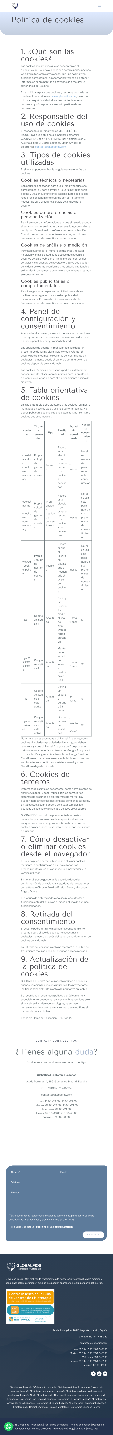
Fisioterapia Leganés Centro (84, 1407)
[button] (8, 1426)
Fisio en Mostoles (58, 1407)
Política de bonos (41, 1428)
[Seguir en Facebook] (93, 1373)
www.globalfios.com (64, 96)
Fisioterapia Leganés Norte (21, 1395)
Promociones (60, 1428)
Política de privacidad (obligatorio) (54, 1226)
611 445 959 (65, 1088)
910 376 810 (48, 1088)
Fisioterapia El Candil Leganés (51, 1403)
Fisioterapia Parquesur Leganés (87, 1403)
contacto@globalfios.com (56, 1094)
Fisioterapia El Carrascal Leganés (56, 1395)
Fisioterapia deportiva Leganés (83, 1391)
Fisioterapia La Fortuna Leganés (73, 1399)
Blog (71, 1428)
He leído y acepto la (42, 1226)
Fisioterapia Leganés (21, 1387)
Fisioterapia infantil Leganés (73, 1387)
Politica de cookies (80, 1424)
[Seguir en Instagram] (105, 1373)
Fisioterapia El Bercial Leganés (30, 1407)
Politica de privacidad (56, 1424)
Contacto (80, 1428)
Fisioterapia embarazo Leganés (48, 1391)
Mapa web (92, 1428)
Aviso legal (37, 1424)
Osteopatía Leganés (45, 1387)
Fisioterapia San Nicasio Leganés (37, 1399)
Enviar (92, 1234)
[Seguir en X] (99, 1373)
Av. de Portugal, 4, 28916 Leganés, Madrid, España (56, 1081)
